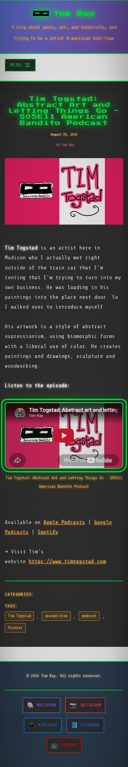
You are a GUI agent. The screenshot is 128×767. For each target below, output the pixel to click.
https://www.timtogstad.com (67, 561)
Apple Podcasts (64, 522)
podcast (89, 616)
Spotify (48, 532)
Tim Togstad (19, 616)
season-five (56, 616)
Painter (15, 628)
